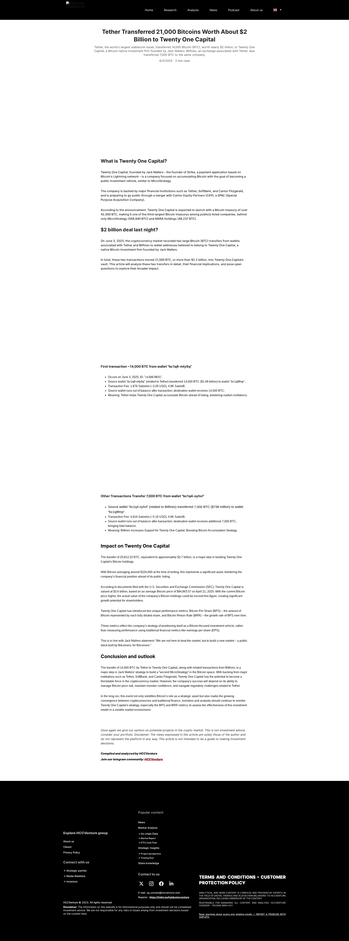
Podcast (233, 10)
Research (170, 10)
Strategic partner (76, 870)
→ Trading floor (146, 857)
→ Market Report (147, 838)
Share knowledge (148, 863)
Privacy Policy (71, 852)
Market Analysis (148, 827)
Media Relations (75, 876)
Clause (67, 846)
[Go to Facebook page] (163, 883)
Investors (72, 881)
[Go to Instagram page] (153, 883)
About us (256, 10)
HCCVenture (154, 759)
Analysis (193, 10)
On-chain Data (149, 833)
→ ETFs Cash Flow (147, 842)
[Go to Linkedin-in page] (171, 883)
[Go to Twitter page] (143, 883)
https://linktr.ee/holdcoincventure (169, 897)
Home (149, 10)
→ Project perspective (149, 853)
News (213, 10)
